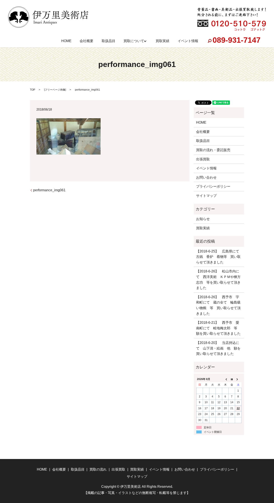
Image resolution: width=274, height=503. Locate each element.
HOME (66, 41)
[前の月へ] (225, 379)
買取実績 (162, 41)
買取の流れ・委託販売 (213, 150)
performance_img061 (49, 190)
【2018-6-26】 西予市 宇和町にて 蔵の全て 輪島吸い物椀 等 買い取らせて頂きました (218, 305)
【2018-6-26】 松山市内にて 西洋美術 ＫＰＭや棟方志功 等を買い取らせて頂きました (218, 279)
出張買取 (203, 159)
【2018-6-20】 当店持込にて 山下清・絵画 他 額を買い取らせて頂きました (218, 348)
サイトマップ (206, 196)
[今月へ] (232, 379)
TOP (32, 89)
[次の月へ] (238, 379)
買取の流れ (98, 469)
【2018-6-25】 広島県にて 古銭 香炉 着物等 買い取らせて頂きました (219, 256)
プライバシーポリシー (213, 186)
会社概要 (86, 41)
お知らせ (203, 219)
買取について (134, 41)
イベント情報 (188, 41)
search (209, 41)
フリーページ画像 (55, 89)
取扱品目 (108, 41)
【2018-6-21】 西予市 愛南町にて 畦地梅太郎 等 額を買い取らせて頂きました (218, 328)
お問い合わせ (206, 177)
